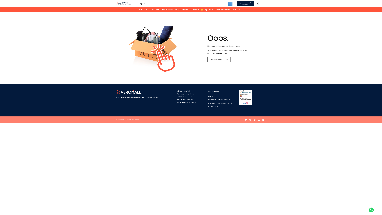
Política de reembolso (185, 100)
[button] (144, 9)
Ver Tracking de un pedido (186, 102)
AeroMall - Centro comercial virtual (131, 119)
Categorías (143, 10)
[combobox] (184, 3)
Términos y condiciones (185, 94)
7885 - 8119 (214, 106)
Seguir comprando (218, 59)
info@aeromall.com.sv (224, 99)
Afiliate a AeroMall (183, 91)
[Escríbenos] (258, 3)
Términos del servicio (184, 97)
